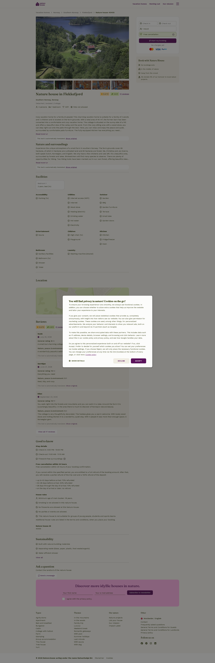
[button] (76, 361)
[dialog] (107, 331)
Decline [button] (121, 361)
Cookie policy (90, 355)
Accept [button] (138, 361)
